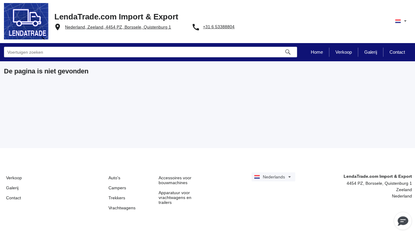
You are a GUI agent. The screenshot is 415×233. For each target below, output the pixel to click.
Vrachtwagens (121, 207)
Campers (117, 187)
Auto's (114, 177)
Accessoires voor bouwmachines (175, 180)
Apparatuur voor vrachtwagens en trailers (175, 197)
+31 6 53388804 (219, 26)
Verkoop (14, 177)
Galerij (12, 187)
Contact (13, 197)
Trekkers (116, 197)
